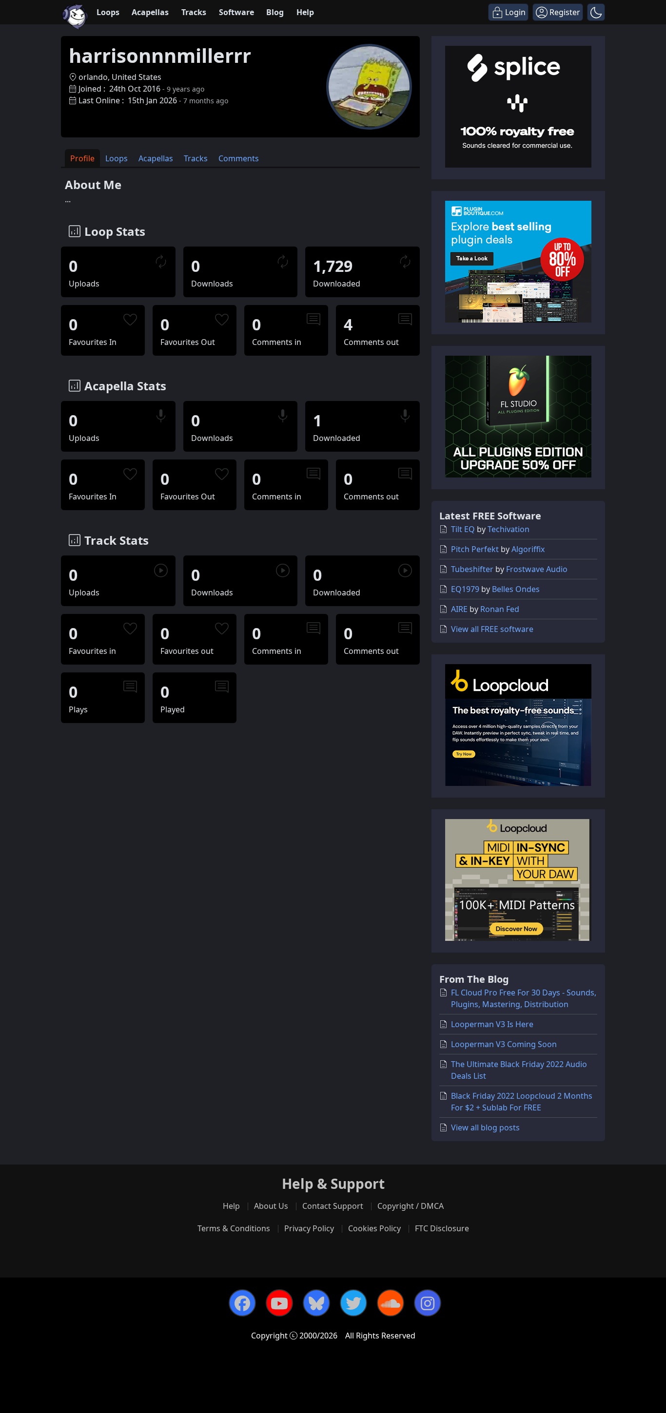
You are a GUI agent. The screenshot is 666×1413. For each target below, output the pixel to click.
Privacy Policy (309, 1228)
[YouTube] (279, 1303)
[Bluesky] (316, 1303)
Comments (238, 158)
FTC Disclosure (442, 1228)
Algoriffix (528, 549)
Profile (82, 158)
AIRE (459, 609)
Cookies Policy (374, 1228)
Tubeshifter (472, 569)
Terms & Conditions (233, 1228)
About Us (271, 1206)
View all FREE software (492, 629)
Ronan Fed (499, 609)
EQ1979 (465, 589)
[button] (596, 12)
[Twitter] (353, 1303)
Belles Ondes (516, 589)
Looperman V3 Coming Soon (504, 1044)
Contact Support (332, 1206)
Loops (108, 12)
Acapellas (150, 12)
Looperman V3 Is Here (492, 1024)
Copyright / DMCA (410, 1206)
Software (236, 12)
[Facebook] (242, 1303)
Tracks (193, 12)
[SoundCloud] (390, 1303)
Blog (275, 12)
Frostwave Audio (537, 569)
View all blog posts (485, 1127)
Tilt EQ (463, 529)
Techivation (508, 529)
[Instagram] (427, 1303)
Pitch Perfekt (475, 549)
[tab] (82, 158)
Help (305, 12)
